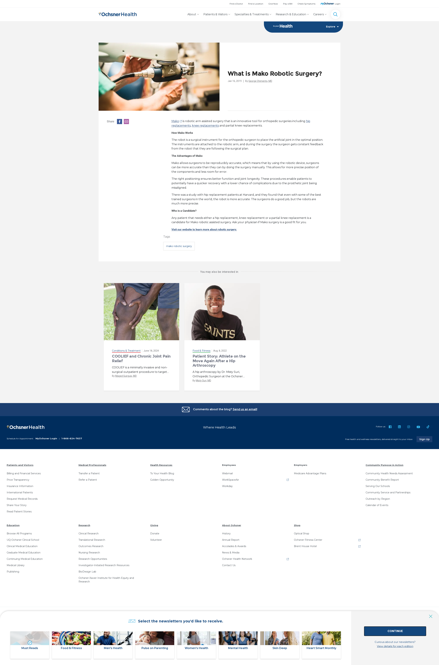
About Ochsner (231, 525)
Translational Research (92, 539)
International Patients (20, 492)
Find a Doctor (236, 3)
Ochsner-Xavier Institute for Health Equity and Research (106, 579)
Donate (154, 533)
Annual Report (230, 539)
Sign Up (425, 439)
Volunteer (156, 539)
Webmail (227, 473)
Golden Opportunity (162, 479)
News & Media (230, 552)
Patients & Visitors (215, 14)
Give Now (273, 3)
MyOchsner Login (46, 438)
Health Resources (161, 465)
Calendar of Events (377, 505)
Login (337, 3)
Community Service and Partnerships (388, 492)
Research (84, 525)
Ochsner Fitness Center (308, 539)
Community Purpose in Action (384, 465)
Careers (318, 14)
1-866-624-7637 (71, 438)
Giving (154, 525)
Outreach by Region (378, 498)
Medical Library (16, 565)
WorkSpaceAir (230, 479)
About (191, 14)
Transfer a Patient (89, 473)
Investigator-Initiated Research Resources (104, 565)
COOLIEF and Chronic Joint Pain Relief (141, 358)
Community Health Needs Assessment (389, 473)
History (226, 533)
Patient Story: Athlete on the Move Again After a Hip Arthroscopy (219, 361)
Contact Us (228, 565)
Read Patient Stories (19, 511)
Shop (297, 525)
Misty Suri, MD (203, 380)
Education (13, 525)
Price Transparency (18, 479)
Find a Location (255, 3)
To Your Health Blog (162, 473)
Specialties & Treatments (252, 14)
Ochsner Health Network (237, 558)
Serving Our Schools (378, 486)
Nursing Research (89, 552)
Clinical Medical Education (22, 546)
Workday (227, 486)
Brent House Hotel (305, 546)
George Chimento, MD (260, 81)
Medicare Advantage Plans (310, 473)
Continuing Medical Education (25, 558)
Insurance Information (20, 486)
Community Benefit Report (382, 479)
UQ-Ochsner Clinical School (23, 539)
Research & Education (291, 14)
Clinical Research (89, 533)
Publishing (13, 571)
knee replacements (205, 125)
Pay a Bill (287, 3)
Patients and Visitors (20, 465)
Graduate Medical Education (23, 552)
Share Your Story (17, 505)
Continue (395, 631)
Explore (330, 26)
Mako (175, 121)
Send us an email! (245, 409)
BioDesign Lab (87, 571)
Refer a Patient (88, 479)
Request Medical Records (22, 498)
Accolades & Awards (234, 546)
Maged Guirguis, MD (126, 376)
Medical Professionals (92, 465)
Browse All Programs (19, 533)
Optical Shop (301, 533)
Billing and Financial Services (24, 473)
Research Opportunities (93, 558)
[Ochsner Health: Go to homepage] (118, 13)
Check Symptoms (306, 3)
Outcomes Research (91, 546)
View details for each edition (395, 646)
